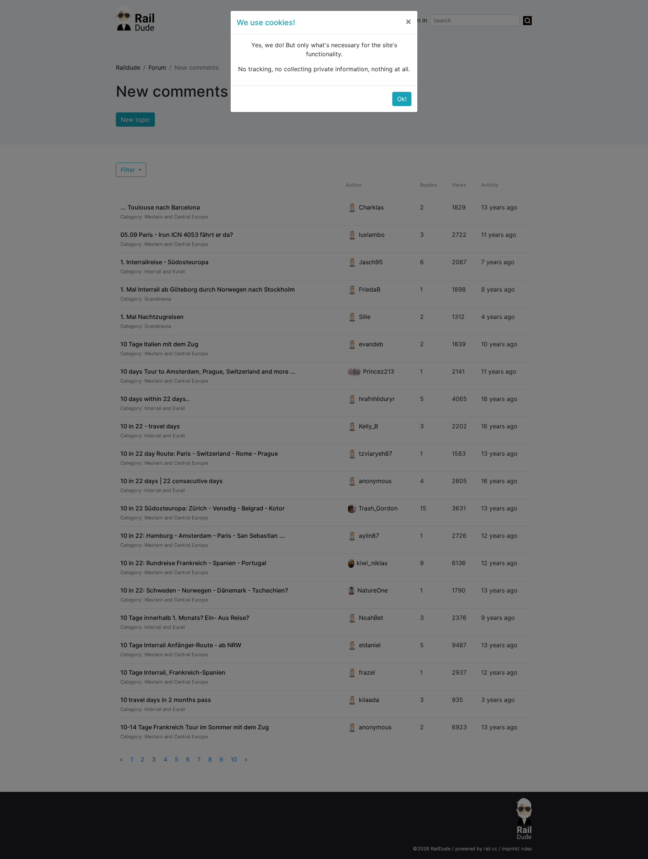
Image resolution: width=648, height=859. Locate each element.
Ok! (401, 99)
